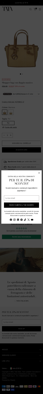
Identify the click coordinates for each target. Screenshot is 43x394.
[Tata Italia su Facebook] (11, 220)
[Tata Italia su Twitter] (28, 220)
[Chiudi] (39, 173)
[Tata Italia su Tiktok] (25, 220)
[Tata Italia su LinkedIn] (18, 220)
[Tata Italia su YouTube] (32, 220)
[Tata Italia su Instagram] (14, 220)
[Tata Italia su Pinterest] (21, 220)
